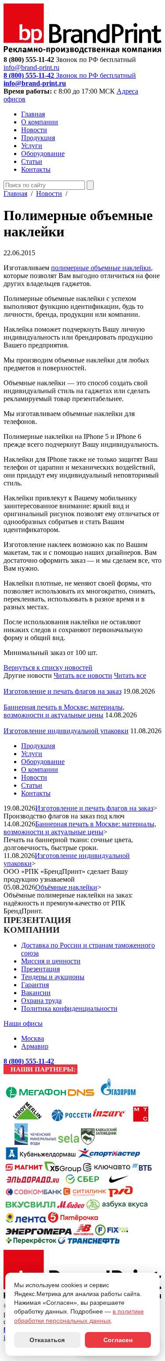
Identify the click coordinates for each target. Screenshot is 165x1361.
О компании (39, 122)
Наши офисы (23, 1023)
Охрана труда (41, 1000)
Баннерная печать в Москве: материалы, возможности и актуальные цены (64, 711)
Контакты (36, 169)
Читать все (130, 675)
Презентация (40, 969)
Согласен (117, 1339)
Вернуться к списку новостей (48, 667)
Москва (32, 1038)
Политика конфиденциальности (69, 1008)
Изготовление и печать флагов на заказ (62, 691)
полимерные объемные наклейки (101, 267)
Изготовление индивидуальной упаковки (66, 731)
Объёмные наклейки (66, 887)
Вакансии (36, 992)
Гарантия (35, 984)
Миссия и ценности (51, 961)
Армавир (34, 1046)
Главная (33, 114)
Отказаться (47, 1339)
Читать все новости (83, 675)
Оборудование (43, 153)
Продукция (38, 137)
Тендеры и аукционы (52, 977)
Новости (34, 130)
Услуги (31, 145)
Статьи (31, 161)
